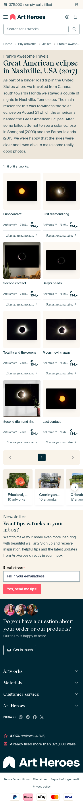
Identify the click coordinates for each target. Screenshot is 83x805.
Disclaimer (40, 779)
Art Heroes (14, 705)
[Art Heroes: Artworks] (77, 671)
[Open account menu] (67, 17)
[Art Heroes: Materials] (77, 683)
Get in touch (23, 650)
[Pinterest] (27, 717)
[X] (41, 717)
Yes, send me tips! (22, 589)
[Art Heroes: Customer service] (77, 694)
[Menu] (5, 17)
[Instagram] (20, 717)
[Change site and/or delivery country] (76, 4)
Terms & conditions (17, 779)
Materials (12, 682)
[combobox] (36, 29)
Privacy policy (41, 786)
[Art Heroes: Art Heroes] (77, 706)
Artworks (13, 671)
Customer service (21, 694)
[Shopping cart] (75, 17)
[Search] (74, 29)
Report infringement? (64, 779)
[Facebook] (34, 717)
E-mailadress (14, 567)
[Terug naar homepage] (27, 17)
